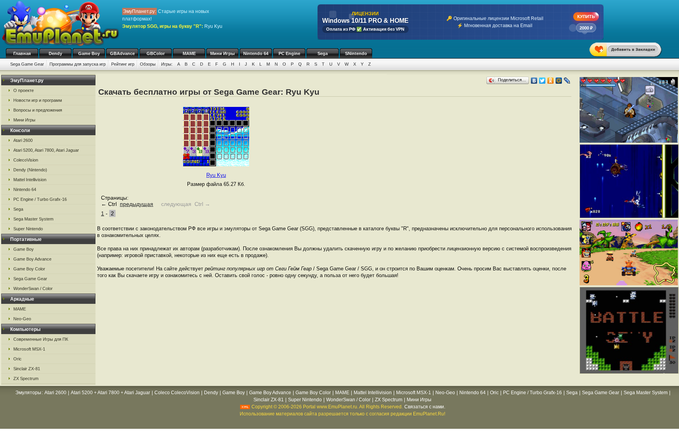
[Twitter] (542, 80)
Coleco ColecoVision (177, 392)
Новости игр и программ (37, 100)
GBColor (156, 53)
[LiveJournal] (567, 80)
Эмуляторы (28, 392)
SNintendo (356, 53)
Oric (17, 358)
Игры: (167, 64)
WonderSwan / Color (33, 288)
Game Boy (89, 53)
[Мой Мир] (559, 80)
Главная (22, 53)
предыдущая (136, 204)
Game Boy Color (29, 268)
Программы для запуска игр (78, 64)
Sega (322, 53)
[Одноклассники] (551, 80)
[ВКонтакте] (534, 80)
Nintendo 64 (255, 53)
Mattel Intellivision (29, 179)
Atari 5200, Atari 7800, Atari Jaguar (46, 150)
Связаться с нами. (424, 407)
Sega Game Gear (27, 64)
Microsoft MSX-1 (29, 349)
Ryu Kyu (216, 175)
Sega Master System (33, 219)
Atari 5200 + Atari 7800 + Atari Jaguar (110, 392)
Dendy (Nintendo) (30, 169)
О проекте (23, 90)
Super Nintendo (28, 228)
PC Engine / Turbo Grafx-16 (40, 199)
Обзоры (148, 64)
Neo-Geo (22, 318)
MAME (189, 53)
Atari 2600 (23, 140)
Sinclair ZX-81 (26, 368)
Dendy (55, 53)
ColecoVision (25, 160)
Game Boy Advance (32, 259)
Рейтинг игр (122, 64)
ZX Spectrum (26, 378)
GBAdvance (122, 53)
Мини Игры (222, 53)
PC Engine (289, 53)
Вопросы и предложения (37, 110)
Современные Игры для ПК (40, 339)
